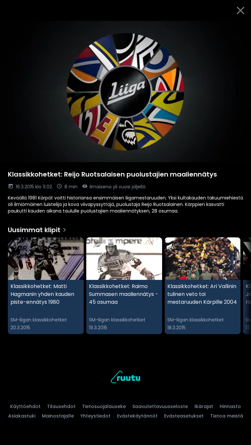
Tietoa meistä (226, 416)
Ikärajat (203, 406)
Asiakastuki (21, 416)
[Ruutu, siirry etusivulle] (125, 378)
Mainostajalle (58, 416)
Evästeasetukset (184, 416)
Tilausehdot (61, 406)
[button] (125, 91)
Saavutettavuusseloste (160, 406)
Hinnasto (230, 406)
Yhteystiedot (95, 416)
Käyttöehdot (25, 406)
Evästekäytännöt (137, 416)
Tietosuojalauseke (104, 406)
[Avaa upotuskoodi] (238, 28)
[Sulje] (240, 10)
